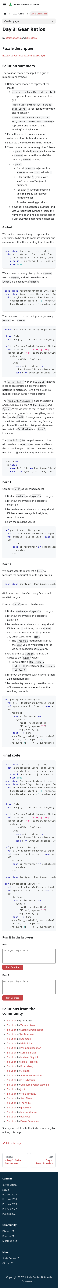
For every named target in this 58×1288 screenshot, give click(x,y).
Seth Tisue (26, 1098)
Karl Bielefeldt (28, 1052)
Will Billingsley (28, 1093)
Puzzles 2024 (9, 1199)
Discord (6, 1231)
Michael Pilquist (29, 1057)
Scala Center (9, 1258)
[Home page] (5, 13)
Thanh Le (25, 1103)
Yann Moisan (27, 1025)
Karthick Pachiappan (32, 1029)
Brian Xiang (26, 1066)
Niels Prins (26, 1043)
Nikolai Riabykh (29, 1061)
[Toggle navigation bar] (4, 4)
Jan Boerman (27, 1034)
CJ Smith (25, 1070)
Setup (5, 1189)
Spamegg (25, 1039)
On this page (11, 21)
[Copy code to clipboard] (52, 250)
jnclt (22, 1089)
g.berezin (25, 1107)
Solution (12, 1020)
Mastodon (8, 1241)
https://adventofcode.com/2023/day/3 (23, 55)
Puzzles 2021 (9, 1213)
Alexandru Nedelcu (31, 1075)
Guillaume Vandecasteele (34, 1084)
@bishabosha (13, 38)
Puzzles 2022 (9, 1209)
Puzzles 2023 (9, 1204)
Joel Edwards (27, 1080)
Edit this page (13, 1143)
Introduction (9, 1185)
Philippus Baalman (30, 1048)
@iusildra (31, 38)
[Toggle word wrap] (46, 250)
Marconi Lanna (28, 1112)
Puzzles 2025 (9, 1194)
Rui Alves (25, 1116)
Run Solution (12, 967)
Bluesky (6, 1236)
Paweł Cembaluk (29, 1121)
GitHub (6, 1263)
